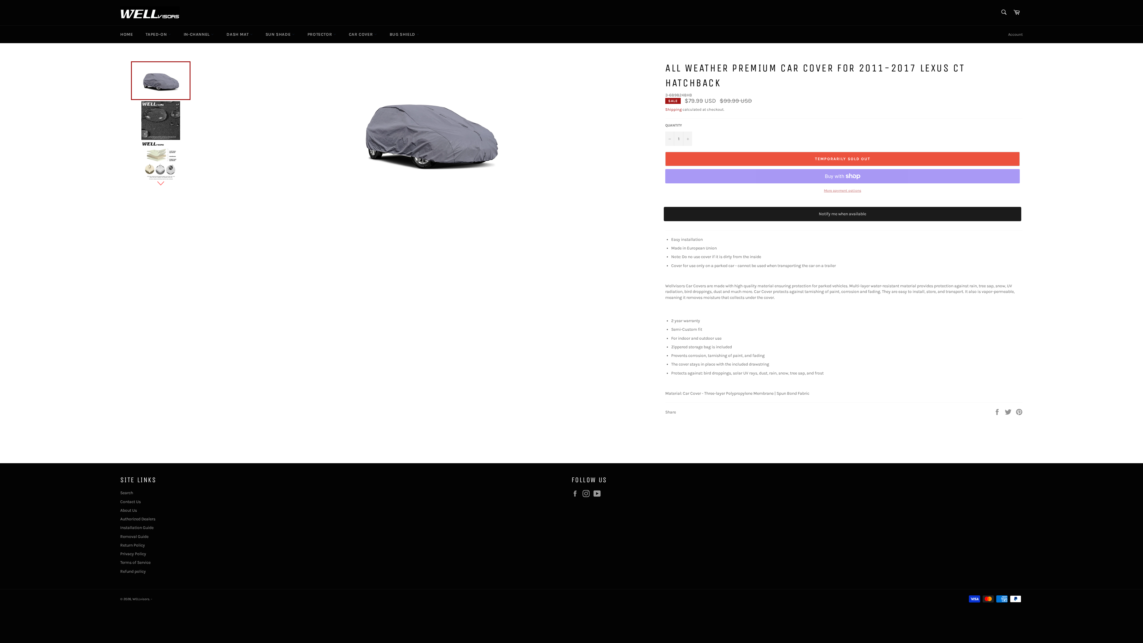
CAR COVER (361, 34)
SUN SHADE (279, 34)
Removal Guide (134, 536)
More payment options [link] (842, 190)
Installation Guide (137, 527)
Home (126, 34)
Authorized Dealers (137, 519)
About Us (128, 510)
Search (126, 492)
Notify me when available (842, 213)
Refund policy (133, 571)
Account (1015, 34)
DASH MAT (238, 34)
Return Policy (132, 545)
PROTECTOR (320, 34)
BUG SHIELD (403, 34)
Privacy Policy (133, 553)
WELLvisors (140, 599)
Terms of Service (135, 562)
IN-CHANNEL (197, 34)
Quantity (673, 125)
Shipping (673, 109)
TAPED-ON (157, 34)
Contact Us (130, 501)
